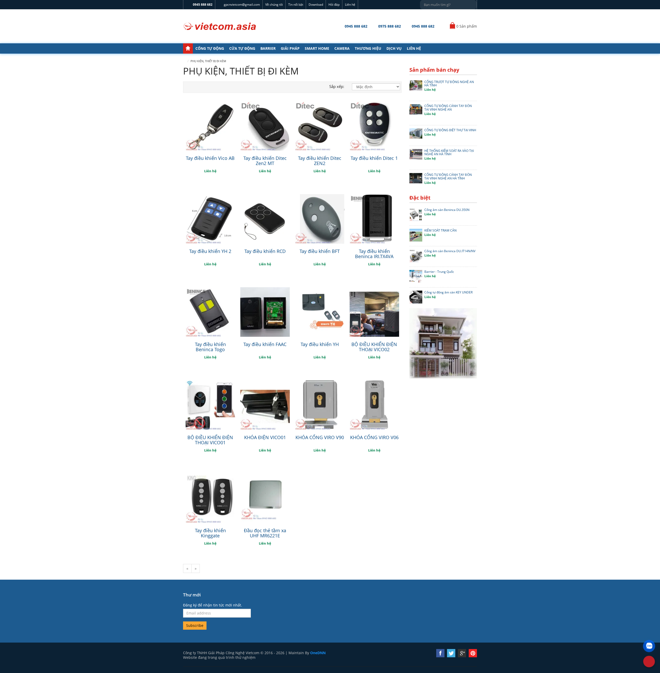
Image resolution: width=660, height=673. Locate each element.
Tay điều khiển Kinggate (210, 533)
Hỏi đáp (334, 4)
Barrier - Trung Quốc (439, 271)
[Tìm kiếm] (472, 4)
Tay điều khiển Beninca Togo (210, 346)
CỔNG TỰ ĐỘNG (209, 48)
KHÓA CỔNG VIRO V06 (374, 437)
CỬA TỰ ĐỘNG (242, 48)
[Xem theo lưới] (192, 87)
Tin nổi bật (295, 4)
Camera (342, 48)
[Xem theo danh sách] (186, 87)
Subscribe (194, 625)
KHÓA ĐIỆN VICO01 (265, 437)
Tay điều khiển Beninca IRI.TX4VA (374, 253)
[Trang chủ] (188, 48)
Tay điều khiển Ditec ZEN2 (319, 160)
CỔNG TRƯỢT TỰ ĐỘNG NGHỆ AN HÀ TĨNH (449, 83)
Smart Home (317, 48)
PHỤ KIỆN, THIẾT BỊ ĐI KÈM (208, 61)
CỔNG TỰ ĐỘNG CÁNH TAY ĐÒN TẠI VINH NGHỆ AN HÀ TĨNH (448, 176)
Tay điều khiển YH (320, 344)
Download (316, 4)
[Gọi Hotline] (649, 661)
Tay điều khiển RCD (265, 251)
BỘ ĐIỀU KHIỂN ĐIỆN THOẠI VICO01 (210, 440)
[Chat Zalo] (649, 646)
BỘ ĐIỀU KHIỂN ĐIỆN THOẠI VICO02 (374, 346)
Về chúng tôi (274, 4)
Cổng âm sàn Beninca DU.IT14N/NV (449, 251)
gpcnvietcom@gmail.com (242, 4)
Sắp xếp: (336, 86)
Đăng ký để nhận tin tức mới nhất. (212, 605)
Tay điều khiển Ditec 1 (374, 158)
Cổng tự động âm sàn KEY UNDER (448, 292)
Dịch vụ (394, 48)
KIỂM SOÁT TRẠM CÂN (440, 230)
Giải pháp (290, 48)
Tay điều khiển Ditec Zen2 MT (265, 160)
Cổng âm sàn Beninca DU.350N (446, 209)
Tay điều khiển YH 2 (210, 251)
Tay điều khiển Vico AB (210, 158)
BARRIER (268, 48)
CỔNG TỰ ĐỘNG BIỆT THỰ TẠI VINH (450, 130)
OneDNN (318, 652)
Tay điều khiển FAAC (264, 344)
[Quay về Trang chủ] (220, 26)
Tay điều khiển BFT (320, 251)
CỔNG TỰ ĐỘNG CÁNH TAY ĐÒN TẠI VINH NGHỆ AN (448, 107)
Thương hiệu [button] (368, 48)
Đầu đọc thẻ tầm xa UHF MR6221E (265, 533)
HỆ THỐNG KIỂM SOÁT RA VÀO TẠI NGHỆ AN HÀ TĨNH (449, 152)
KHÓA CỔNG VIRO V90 (319, 437)
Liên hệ (350, 4)
